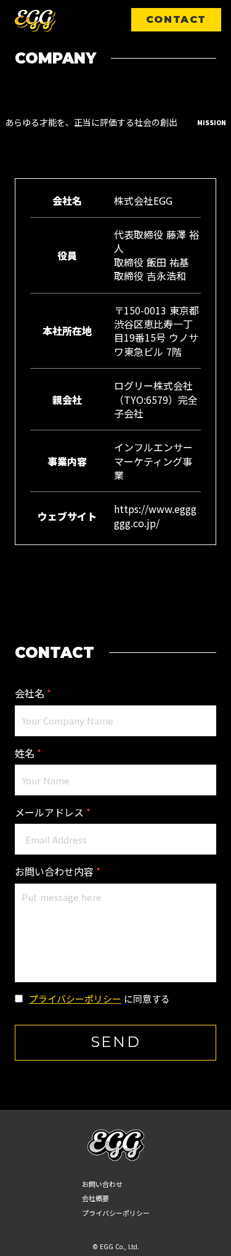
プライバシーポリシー (75, 998)
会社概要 (95, 1198)
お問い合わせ (102, 1184)
